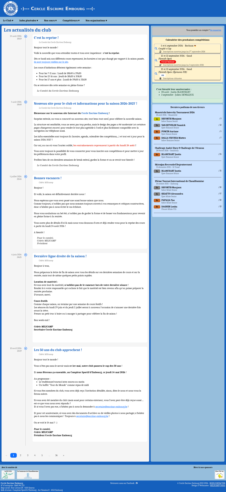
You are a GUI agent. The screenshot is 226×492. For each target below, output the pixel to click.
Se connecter (215, 30)
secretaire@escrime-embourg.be (111, 406)
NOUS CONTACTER (217, 483)
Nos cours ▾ (50, 20)
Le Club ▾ (8, 20)
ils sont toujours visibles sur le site (51, 62)
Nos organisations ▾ (96, 20)
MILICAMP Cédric (217, 485)
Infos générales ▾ (28, 20)
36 (56, 455)
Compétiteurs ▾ (71, 20)
